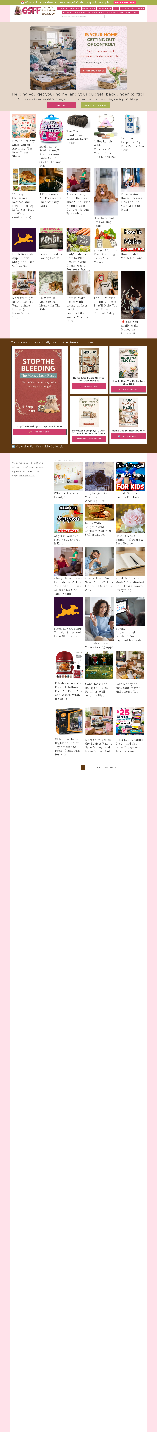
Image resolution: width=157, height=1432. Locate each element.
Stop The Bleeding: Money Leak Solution (39, 426)
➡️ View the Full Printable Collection (38, 446)
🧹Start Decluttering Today (88, 439)
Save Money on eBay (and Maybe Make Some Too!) (128, 687)
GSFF (34, 10)
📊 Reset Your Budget (128, 436)
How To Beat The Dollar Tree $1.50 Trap (128, 382)
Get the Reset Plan (125, 2)
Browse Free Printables (95, 105)
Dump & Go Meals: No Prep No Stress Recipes (89, 379)
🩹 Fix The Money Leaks (40, 432)
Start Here (61, 105)
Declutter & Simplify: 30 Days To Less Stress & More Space (89, 432)
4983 (99, 767)
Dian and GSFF (27, 475)
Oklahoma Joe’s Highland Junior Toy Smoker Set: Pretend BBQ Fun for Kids (67, 746)
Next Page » (110, 767)
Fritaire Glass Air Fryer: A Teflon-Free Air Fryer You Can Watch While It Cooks (68, 691)
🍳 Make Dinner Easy (88, 386)
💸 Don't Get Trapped (128, 389)
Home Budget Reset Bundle (128, 430)
